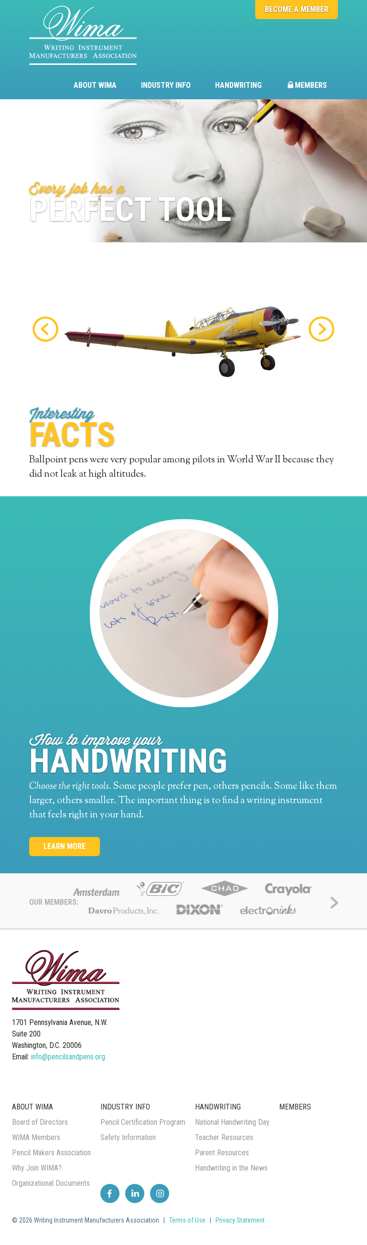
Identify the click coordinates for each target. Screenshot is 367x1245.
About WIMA (95, 85)
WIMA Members (36, 1137)
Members (311, 85)
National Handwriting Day (232, 1122)
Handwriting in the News (231, 1167)
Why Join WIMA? (37, 1167)
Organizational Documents (51, 1183)
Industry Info (166, 85)
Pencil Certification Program (142, 1122)
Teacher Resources (224, 1137)
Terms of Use (187, 1220)
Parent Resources (222, 1152)
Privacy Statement (240, 1220)
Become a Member (296, 9)
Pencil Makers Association (51, 1152)
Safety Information (128, 1137)
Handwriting (238, 85)
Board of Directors (40, 1122)
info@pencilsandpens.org (68, 1056)
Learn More (64, 846)
